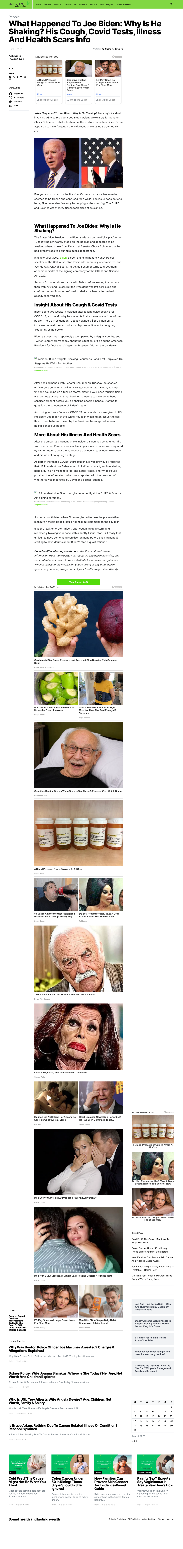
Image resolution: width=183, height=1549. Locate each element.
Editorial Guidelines (117, 1519)
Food (102, 4)
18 (141, 1420)
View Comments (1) (78, 582)
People (14, 17)
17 (135, 1420)
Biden (63, 257)
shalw (11, 73)
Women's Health (144, 1472)
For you (109, 4)
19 (147, 1420)
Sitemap (161, 1519)
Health (56, 4)
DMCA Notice (134, 1519)
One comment (16, 49)
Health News (79, 4)
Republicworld (41, 370)
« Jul (134, 1441)
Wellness (47, 4)
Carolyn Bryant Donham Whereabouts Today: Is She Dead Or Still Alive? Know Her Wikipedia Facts (17, 1323)
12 (147, 1416)
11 (141, 1416)
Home (38, 4)
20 (153, 1420)
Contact (170, 1519)
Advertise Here (123, 4)
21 (159, 1420)
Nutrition (93, 4)
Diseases (67, 4)
